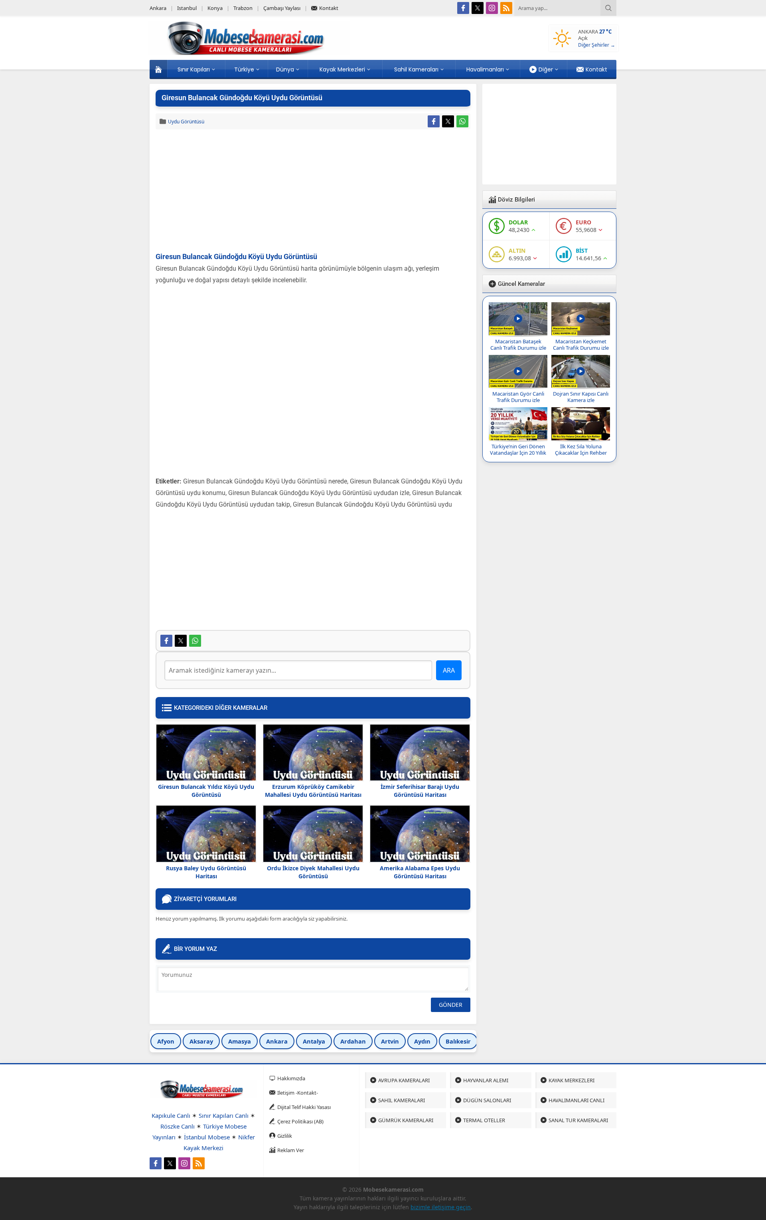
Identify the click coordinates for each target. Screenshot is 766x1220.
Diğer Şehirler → (596, 45)
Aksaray (201, 1041)
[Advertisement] (313, 191)
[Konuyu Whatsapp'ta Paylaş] (462, 121)
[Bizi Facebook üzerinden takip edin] (463, 8)
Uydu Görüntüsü (186, 121)
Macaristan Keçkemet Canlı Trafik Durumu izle (581, 344)
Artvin (390, 1041)
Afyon (165, 1041)
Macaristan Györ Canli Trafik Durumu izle (518, 396)
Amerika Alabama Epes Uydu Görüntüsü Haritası (420, 872)
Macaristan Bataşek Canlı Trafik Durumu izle (518, 344)
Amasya (239, 1041)
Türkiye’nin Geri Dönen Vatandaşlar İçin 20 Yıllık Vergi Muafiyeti (518, 452)
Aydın (422, 1041)
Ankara (277, 1041)
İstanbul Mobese (207, 1137)
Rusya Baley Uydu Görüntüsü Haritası (206, 872)
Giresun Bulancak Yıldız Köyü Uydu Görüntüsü (206, 790)
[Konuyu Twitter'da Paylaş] (448, 121)
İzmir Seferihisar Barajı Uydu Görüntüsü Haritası (420, 790)
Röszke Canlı (177, 1126)
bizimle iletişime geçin (441, 1207)
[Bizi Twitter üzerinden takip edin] (478, 8)
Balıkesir (458, 1041)
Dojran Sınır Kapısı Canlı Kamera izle (580, 396)
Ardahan (353, 1041)
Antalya (314, 1041)
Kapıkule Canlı (171, 1115)
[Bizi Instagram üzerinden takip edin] (492, 8)
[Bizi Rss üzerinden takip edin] (506, 8)
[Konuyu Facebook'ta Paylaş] (434, 121)
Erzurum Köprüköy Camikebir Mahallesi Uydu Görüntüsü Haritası (313, 790)
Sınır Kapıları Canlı (224, 1115)
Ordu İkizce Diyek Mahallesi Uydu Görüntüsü (313, 872)
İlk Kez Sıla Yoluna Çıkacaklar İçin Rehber (581, 449)
